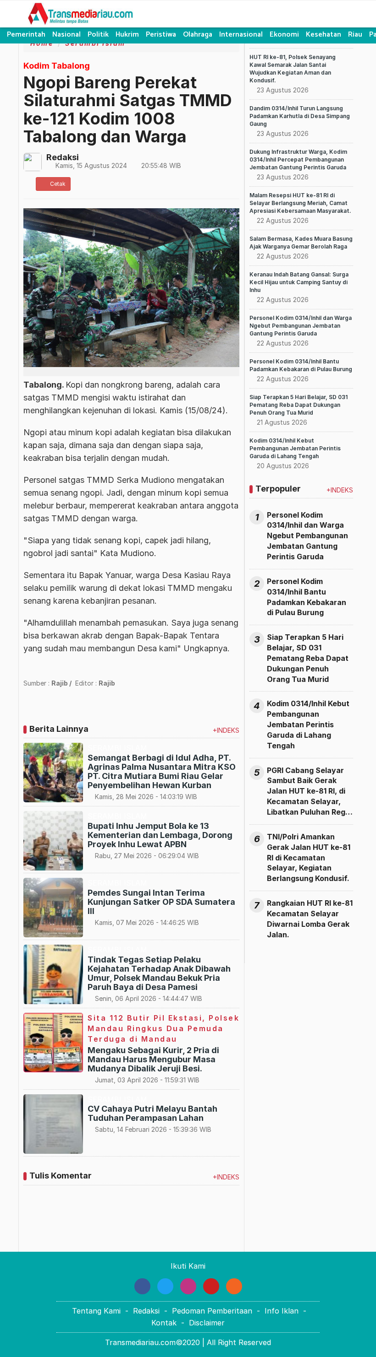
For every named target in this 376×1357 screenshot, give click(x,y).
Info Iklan (282, 1310)
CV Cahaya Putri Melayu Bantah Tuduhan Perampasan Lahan (152, 1113)
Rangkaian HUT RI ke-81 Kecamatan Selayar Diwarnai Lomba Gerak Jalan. (310, 918)
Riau (355, 34)
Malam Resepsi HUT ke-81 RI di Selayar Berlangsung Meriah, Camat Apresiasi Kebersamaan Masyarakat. (300, 203)
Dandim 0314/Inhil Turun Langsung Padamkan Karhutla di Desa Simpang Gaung (299, 116)
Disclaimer (207, 1322)
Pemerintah (26, 34)
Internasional (241, 34)
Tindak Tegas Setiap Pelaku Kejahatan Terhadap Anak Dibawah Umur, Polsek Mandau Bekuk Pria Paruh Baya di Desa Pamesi (159, 973)
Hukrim (127, 34)
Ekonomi (284, 34)
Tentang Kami (96, 1310)
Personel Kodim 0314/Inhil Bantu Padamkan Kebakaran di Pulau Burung (306, 597)
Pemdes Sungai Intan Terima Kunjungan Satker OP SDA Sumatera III (161, 902)
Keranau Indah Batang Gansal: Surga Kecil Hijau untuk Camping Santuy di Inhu (298, 282)
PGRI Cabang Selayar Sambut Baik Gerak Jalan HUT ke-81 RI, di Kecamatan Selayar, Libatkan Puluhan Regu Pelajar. (308, 791)
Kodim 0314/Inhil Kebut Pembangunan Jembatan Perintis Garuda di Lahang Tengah (295, 448)
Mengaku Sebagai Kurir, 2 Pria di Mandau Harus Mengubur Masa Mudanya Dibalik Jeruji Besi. (153, 1059)
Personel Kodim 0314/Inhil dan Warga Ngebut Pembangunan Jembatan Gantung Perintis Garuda (300, 325)
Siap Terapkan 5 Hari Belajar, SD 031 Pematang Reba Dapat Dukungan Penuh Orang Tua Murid (298, 405)
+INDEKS (226, 730)
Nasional (66, 34)
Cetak (57, 183)
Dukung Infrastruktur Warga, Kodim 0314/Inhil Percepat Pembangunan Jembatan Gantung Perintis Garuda (298, 159)
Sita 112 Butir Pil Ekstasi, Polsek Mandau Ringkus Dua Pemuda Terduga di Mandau (163, 1028)
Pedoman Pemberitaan (212, 1310)
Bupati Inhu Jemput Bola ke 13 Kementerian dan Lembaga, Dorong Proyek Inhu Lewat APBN (160, 835)
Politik (98, 34)
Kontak (164, 1322)
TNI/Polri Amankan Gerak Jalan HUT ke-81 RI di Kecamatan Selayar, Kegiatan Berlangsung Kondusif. (308, 857)
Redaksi (146, 1310)
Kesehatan (323, 34)
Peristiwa (161, 34)
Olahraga (197, 34)
